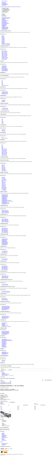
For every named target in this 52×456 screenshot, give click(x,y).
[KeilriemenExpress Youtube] (3, 429)
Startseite (3, 372)
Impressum (3, 433)
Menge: (1, 402)
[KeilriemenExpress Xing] (6, 429)
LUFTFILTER (4, 5)
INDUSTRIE (3, 2)
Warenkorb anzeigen (12, 378)
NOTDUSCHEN (4, 3)
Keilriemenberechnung (5, 443)
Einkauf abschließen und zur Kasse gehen (5, 383)
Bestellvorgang (4, 436)
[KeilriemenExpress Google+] (4, 429)
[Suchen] (10, 369)
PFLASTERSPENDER (5, 4)
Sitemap (3, 439)
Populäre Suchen (4, 440)
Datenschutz (3, 438)
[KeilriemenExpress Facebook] (1, 429)
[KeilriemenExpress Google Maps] (8, 429)
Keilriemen (3, 373)
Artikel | (2, 376)
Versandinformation (4, 435)
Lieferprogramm (4, 444)
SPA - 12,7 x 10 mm (4, 374)
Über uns (3, 434)
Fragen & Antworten (4, 437)
